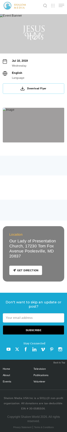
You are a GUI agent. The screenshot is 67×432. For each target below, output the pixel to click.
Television (40, 368)
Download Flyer (36, 88)
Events (7, 381)
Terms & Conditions (44, 427)
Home (6, 368)
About (6, 375)
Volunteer (39, 381)
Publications (41, 375)
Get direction (28, 270)
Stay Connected (34, 343)
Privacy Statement (22, 427)
